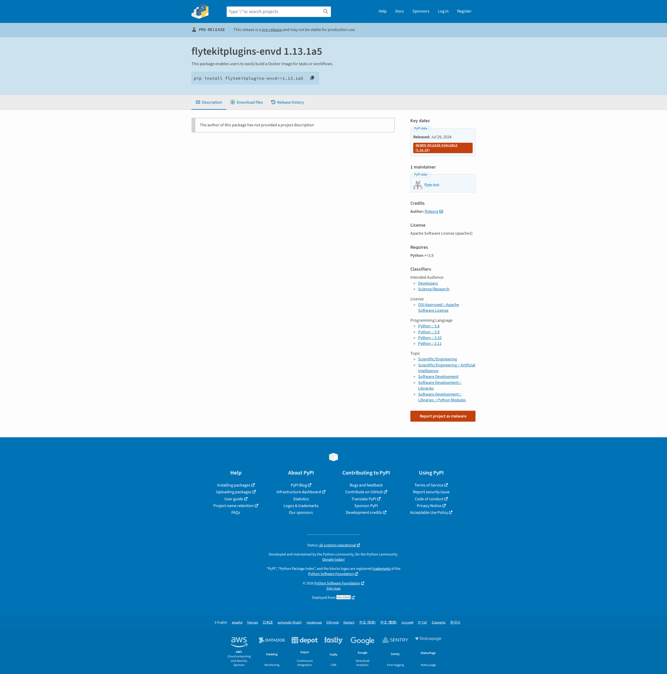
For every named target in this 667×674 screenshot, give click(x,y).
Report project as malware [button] (443, 416)
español (237, 622)
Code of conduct (429, 499)
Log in (443, 11)
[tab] (209, 102)
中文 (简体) (367, 622)
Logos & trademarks (301, 506)
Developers (428, 283)
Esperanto (439, 622)
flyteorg (431, 211)
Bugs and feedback (366, 485)
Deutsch (349, 622)
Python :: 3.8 (429, 326)
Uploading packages (233, 492)
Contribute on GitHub (364, 492)
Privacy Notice (429, 506)
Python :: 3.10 (430, 338)
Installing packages (233, 485)
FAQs (235, 512)
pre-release (272, 30)
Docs (399, 11)
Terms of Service (429, 485)
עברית (422, 622)
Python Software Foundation (331, 574)
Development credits (364, 512)
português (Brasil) (289, 622)
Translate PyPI (363, 499)
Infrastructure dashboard (298, 492)
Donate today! (333, 559)
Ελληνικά (332, 622)
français (252, 622)
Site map (333, 588)
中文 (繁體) (388, 622)
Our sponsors (301, 512)
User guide (233, 499)
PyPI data (420, 128)
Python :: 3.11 (430, 343)
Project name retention (233, 506)
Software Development (438, 376)
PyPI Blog (299, 485)
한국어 (455, 622)
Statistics (301, 499)
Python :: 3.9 (429, 332)
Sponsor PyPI (366, 506)
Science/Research (433, 289)
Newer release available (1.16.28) (437, 147)
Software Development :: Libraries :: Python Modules (442, 397)
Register (464, 11)
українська (314, 622)
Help (383, 11)
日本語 (268, 622)
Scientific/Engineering (437, 359)
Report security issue (431, 492)
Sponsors (420, 11)
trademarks (382, 568)
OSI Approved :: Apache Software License (438, 307)
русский (407, 622)
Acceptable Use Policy (429, 512)
